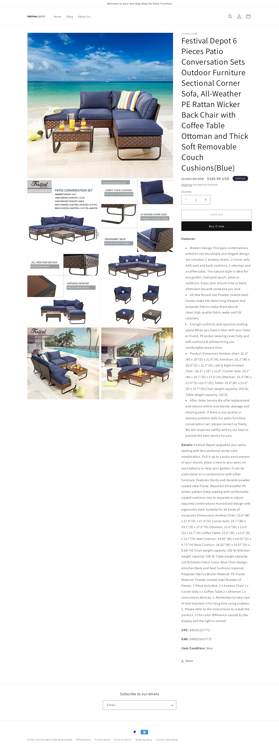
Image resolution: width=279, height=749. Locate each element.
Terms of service (122, 739)
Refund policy (83, 739)
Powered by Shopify (62, 739)
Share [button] (189, 661)
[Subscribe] (171, 705)
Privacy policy (102, 739)
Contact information (167, 739)
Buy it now (216, 226)
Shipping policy (143, 739)
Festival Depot (43, 739)
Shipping (186, 184)
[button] (230, 16)
